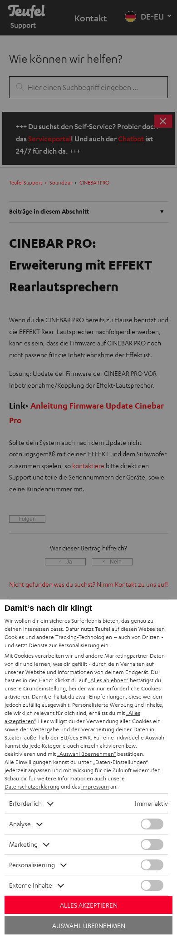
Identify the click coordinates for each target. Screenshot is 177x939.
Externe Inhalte (30, 885)
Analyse (20, 824)
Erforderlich (25, 803)
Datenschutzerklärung (32, 786)
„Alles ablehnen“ (108, 680)
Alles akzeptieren (89, 905)
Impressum (95, 786)
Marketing (23, 844)
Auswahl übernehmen (88, 925)
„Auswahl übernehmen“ (86, 753)
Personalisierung (32, 865)
